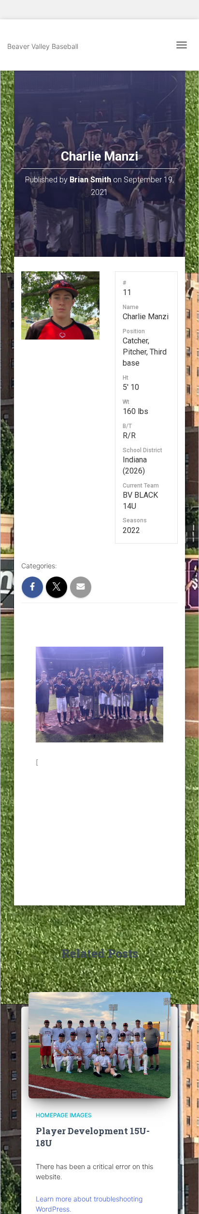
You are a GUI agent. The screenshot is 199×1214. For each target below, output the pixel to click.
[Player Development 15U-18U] (99, 1044)
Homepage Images (64, 1115)
